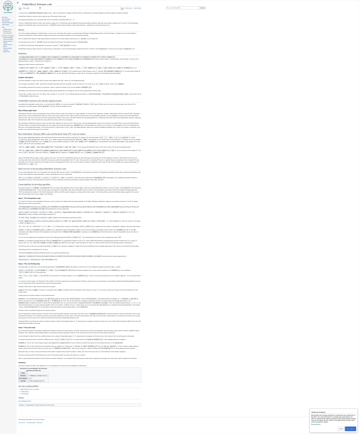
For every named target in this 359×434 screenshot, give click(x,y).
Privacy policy (21, 422)
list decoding (23, 172)
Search (202, 8)
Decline (341, 429)
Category (21, 405)
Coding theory (24, 391)
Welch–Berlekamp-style (29, 201)
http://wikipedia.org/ (24, 401)
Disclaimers (40, 422)
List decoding (24, 393)
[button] (40, 7)
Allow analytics (350, 429)
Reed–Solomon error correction (29, 389)
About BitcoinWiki (31, 422)
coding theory (24, 13)
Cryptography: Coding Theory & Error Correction (40, 405)
